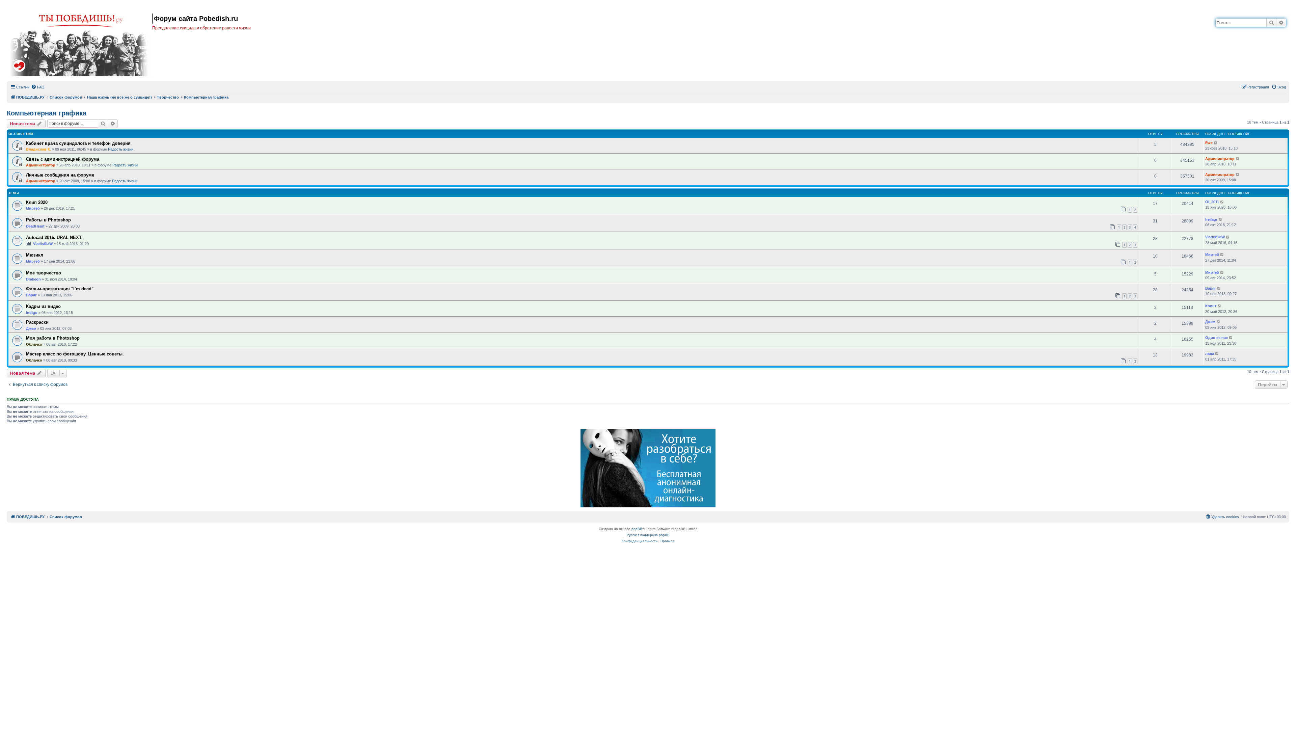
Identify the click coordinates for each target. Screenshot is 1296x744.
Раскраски (37, 322)
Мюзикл (34, 255)
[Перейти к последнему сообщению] (1216, 143)
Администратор (40, 165)
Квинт (1210, 306)
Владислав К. (38, 149)
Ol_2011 (1212, 202)
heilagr (1211, 219)
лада (1209, 353)
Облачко (34, 344)
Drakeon (33, 279)
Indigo (31, 313)
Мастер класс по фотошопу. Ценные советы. (75, 353)
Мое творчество (43, 272)
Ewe (1209, 143)
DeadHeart (35, 226)
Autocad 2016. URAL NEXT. (54, 237)
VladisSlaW (43, 244)
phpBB (636, 529)
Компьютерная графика (46, 113)
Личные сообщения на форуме (60, 175)
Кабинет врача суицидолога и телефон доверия (78, 143)
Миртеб (33, 208)
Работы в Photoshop (48, 219)
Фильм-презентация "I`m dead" (59, 288)
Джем (31, 328)
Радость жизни (120, 149)
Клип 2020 (37, 202)
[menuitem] (38, 87)
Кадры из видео (43, 306)
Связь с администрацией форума (62, 159)
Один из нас (1216, 338)
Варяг (31, 295)
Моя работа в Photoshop (53, 338)
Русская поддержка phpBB (648, 535)
